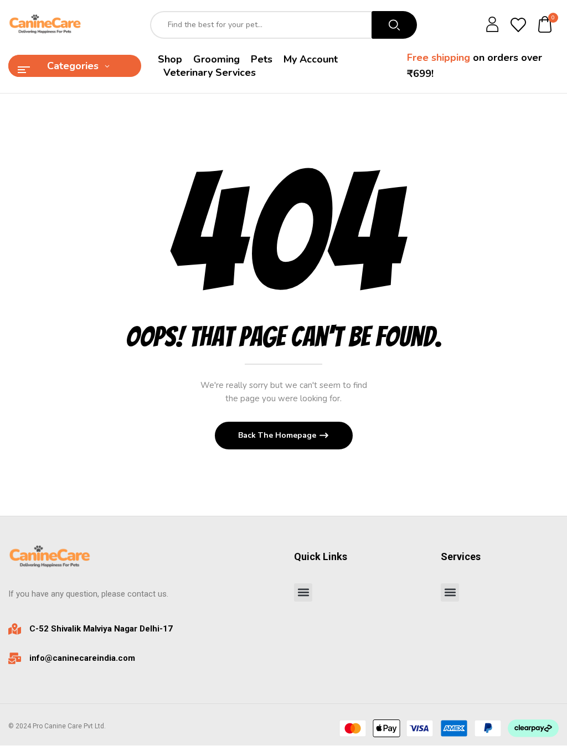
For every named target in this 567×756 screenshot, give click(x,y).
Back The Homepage (278, 435)
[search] (394, 25)
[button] (545, 25)
